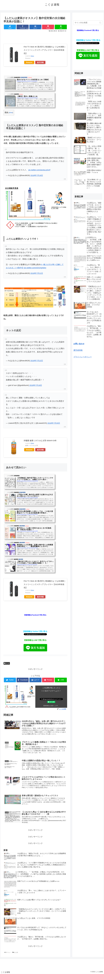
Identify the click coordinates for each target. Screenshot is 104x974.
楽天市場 (40, 62)
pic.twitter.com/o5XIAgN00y (35, 268)
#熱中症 (20, 268)
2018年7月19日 (36, 175)
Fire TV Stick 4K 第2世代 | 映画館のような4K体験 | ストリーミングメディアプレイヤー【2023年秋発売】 (44, 50)
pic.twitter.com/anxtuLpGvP (39, 170)
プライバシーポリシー (82, 357)
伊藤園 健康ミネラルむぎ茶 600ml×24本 (40, 441)
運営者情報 (78, 350)
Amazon (29, 62)
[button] (100, 23)
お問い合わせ (78, 344)
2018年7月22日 (36, 361)
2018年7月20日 (53, 423)
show (11, 112)
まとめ (7, 663)
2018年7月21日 (36, 273)
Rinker (32, 56)
